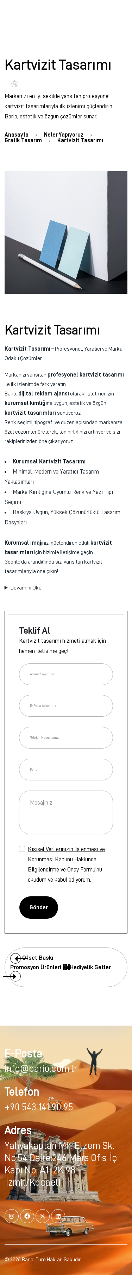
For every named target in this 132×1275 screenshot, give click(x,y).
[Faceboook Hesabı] (27, 1216)
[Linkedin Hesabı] (58, 1216)
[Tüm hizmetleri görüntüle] (66, 967)
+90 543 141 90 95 (39, 1107)
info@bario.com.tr (41, 1069)
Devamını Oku (26, 588)
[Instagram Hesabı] (12, 1216)
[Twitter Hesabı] (43, 1216)
